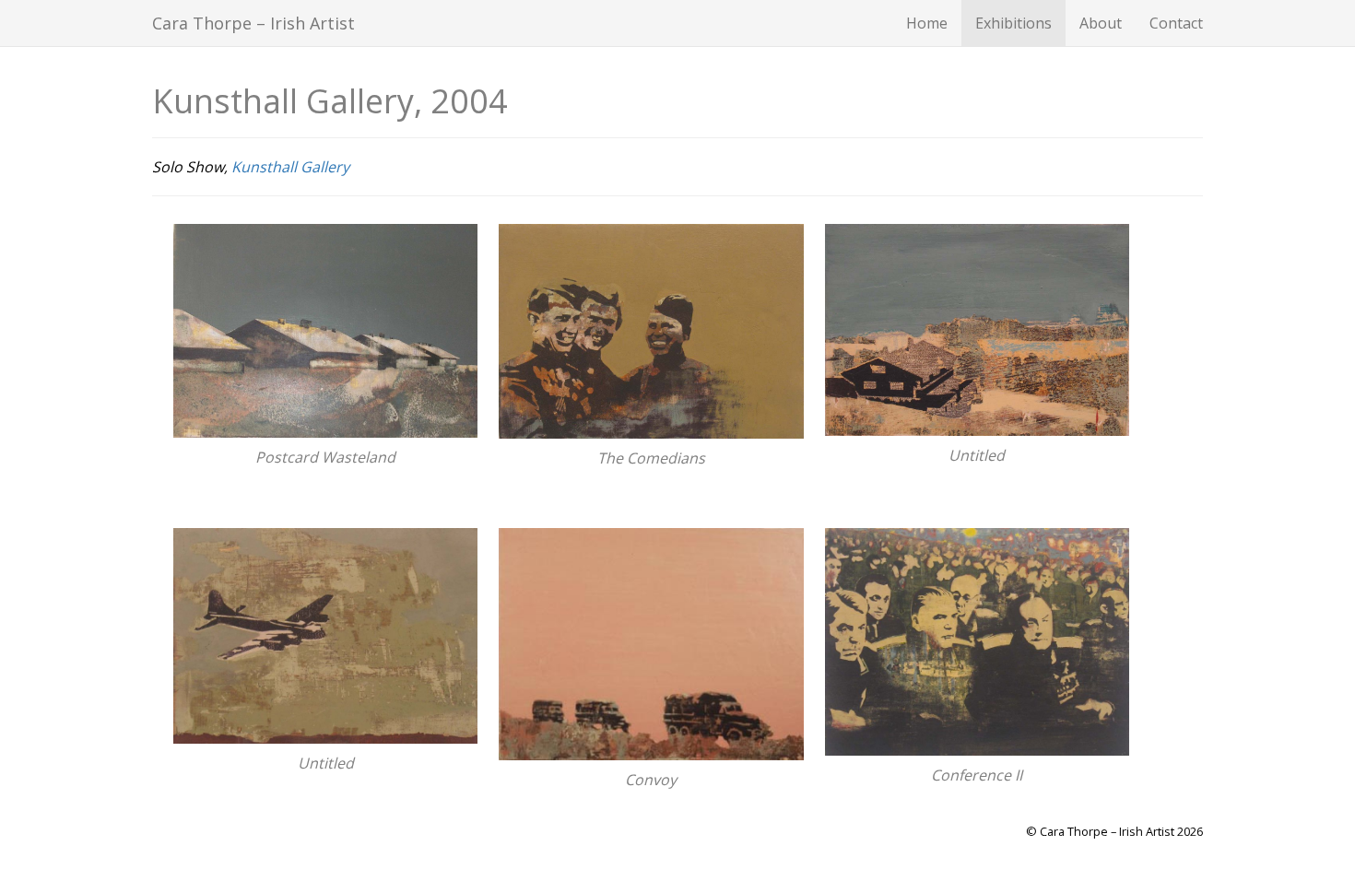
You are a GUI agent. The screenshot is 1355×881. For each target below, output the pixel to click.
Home (927, 23)
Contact (1176, 23)
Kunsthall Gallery (290, 167)
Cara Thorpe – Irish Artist (253, 23)
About (1100, 23)
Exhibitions (1013, 23)
